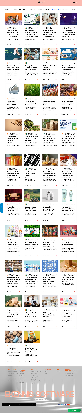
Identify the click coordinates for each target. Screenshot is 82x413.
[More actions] (20, 28)
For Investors (22, 375)
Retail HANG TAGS (31, 9)
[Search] (4, 2)
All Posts (7, 9)
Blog (46, 371)
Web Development (12, 380)
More (73, 9)
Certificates (22, 380)
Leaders (21, 382)
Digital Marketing (12, 371)
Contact (58, 371)
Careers (21, 373)
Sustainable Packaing (56, 9)
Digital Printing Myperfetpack (43, 9)
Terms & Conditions (36, 371)
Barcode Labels (22, 9)
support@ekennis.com (71, 371)
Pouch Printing (14, 9)
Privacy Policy (34, 373)
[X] (19, 405)
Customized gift (66, 9)
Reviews (2, 208)
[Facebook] (16, 405)
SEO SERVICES (12, 378)
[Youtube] (9, 405)
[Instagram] (12, 405)
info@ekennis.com (70, 373)
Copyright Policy (35, 383)
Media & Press (23, 378)
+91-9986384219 (69, 375)
